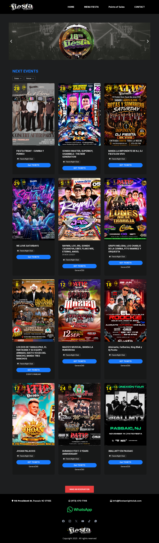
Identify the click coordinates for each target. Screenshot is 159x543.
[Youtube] (83, 521)
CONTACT (139, 7)
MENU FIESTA (91, 7)
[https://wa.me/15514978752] (79, 509)
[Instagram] (70, 521)
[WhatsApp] (95, 521)
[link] (33, 165)
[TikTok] (89, 521)
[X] (76, 521)
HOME (71, 7)
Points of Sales (116, 7)
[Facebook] (63, 521)
